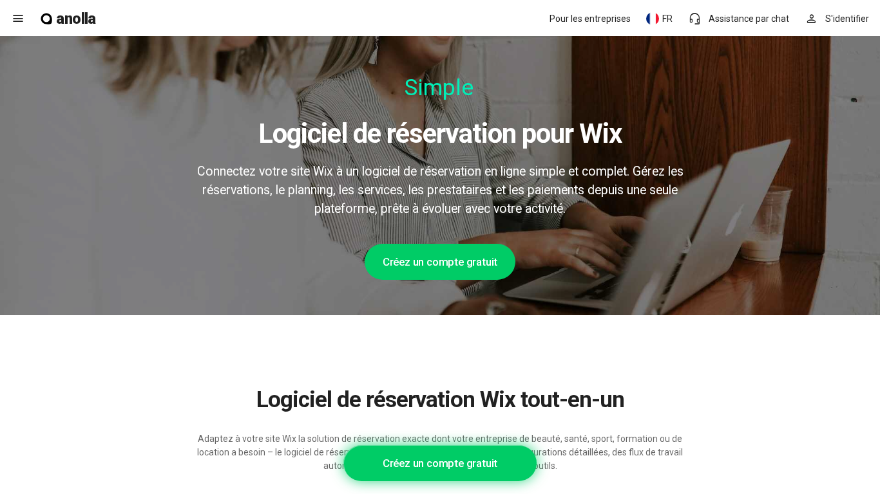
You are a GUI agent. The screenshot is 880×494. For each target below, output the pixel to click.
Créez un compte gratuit (440, 261)
